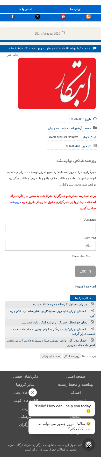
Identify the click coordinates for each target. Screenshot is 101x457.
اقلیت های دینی (25, 392)
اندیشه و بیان (54, 48)
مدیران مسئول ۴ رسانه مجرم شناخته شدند (60, 304)
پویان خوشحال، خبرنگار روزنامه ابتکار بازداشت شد (54, 322)
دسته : (86, 128)
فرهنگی (25, 417)
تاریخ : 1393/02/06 (79, 119)
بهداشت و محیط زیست (75, 384)
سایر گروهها (25, 384)
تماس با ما (25, 9)
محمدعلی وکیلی (51, 356)
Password (90, 238)
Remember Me (81, 256)
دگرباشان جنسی (25, 376)
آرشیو (77, 48)
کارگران (25, 425)
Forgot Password (85, 286)
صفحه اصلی (75, 376)
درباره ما (75, 9)
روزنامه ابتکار (71, 356)
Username (89, 219)
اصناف (68, 48)
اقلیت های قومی (25, 400)
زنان (25, 408)
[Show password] (88, 246)
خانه (87, 48)
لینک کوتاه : (88, 137)
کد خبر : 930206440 (78, 146)
